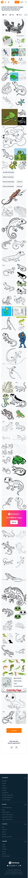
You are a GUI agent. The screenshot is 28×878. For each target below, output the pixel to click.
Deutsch (4, 851)
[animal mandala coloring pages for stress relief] (8, 548)
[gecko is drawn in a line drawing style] (7, 682)
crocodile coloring (18, 686)
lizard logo (19, 186)
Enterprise (4, 788)
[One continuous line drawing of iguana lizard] (14, 577)
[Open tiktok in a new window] (16, 865)
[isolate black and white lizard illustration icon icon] (18, 400)
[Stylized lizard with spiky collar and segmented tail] (8, 651)
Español (4, 846)
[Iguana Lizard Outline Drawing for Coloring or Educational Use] (20, 651)
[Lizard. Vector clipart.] (8, 102)
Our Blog (4, 834)
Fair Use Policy (20, 873)
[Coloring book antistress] (14, 26)
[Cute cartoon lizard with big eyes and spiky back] (10, 340)
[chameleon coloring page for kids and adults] (20, 534)
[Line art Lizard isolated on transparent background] (19, 438)
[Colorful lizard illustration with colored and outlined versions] (17, 165)
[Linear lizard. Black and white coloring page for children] (20, 211)
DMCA (3, 809)
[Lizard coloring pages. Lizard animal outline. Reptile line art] (19, 88)
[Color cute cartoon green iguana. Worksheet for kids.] (21, 324)
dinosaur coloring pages (8, 181)
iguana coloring (17, 678)
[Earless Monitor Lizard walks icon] (20, 387)
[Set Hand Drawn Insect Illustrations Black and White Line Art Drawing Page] (7, 449)
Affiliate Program (5, 812)
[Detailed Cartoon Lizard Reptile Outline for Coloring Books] (14, 228)
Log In (22, 2)
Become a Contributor (7, 836)
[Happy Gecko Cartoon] (5, 400)
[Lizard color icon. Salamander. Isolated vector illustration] (20, 102)
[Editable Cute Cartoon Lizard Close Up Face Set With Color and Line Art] (20, 612)
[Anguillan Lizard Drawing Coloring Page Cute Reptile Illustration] (19, 244)
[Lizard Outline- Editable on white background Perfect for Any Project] (9, 271)
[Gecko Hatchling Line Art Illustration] (19, 300)
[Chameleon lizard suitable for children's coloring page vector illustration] (18, 77)
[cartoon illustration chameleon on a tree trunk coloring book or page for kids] (18, 52)
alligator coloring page (8, 177)
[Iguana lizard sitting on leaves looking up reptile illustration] (8, 387)
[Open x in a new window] (18, 865)
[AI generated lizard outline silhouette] (20, 449)
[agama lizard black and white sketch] (6, 438)
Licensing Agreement (6, 807)
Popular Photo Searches (7, 817)
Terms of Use (6, 873)
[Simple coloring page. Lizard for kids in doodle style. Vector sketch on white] (20, 41)
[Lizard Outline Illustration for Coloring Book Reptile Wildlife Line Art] (7, 460)
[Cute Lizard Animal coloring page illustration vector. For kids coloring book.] (14, 699)
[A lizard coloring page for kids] (9, 287)
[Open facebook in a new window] (7, 865)
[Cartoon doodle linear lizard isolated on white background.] (8, 612)
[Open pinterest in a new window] (14, 865)
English (3, 844)
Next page (14, 730)
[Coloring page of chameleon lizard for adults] (20, 717)
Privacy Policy (13, 873)
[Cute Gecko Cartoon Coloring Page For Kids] (18, 61)
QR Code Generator (6, 799)
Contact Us (4, 829)
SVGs (5, 14)
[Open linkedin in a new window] (11, 865)
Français (4, 853)
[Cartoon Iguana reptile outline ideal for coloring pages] (8, 427)
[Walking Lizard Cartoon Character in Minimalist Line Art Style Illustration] (9, 324)
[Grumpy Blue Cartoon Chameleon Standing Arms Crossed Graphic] (22, 340)
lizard (15, 683)
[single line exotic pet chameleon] (5, 165)
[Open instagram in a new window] (9, 865)
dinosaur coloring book (8, 186)
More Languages (5, 856)
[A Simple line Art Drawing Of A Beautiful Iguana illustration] (8, 534)
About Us (4, 831)
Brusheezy (4, 780)
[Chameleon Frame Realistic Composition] (8, 41)
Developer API (5, 792)
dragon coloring (17, 681)
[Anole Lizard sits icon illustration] (8, 154)
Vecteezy (4, 783)
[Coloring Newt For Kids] (19, 311)
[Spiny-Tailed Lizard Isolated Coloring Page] (7, 244)
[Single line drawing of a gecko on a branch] (14, 373)
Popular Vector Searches (7, 814)
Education (4, 790)
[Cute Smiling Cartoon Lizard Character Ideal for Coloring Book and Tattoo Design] (6, 77)
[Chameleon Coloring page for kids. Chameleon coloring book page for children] (20, 548)
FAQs (3, 827)
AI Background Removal (7, 797)
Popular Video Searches (7, 819)
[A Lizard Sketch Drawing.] (19, 471)
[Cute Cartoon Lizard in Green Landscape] (20, 154)
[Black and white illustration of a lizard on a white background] (8, 717)
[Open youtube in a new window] (20, 865)
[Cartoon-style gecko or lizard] (14, 69)
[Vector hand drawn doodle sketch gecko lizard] (20, 561)
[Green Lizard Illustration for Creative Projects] (19, 460)
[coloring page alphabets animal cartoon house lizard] (14, 137)
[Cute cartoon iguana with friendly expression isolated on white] (20, 414)
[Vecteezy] (2, 2)
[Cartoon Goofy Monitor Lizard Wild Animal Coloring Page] (14, 257)
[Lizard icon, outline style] (8, 561)
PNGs (13, 14)
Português (4, 849)
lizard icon (19, 181)
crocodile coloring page (8, 172)
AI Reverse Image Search (7, 795)
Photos (20, 14)
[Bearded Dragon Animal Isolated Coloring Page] (6, 61)
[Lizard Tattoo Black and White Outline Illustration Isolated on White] (6, 471)
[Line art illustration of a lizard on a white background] (20, 638)
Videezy (3, 785)
